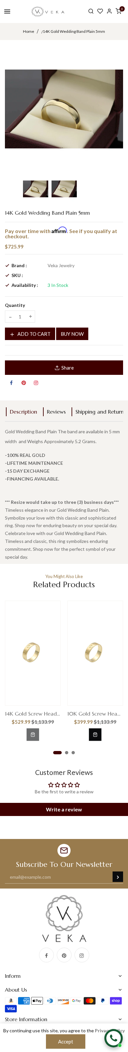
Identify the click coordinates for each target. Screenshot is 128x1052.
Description (23, 411)
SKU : (17, 275)
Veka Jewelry (61, 265)
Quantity (15, 305)
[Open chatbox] (113, 1038)
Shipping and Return (99, 411)
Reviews (56, 411)
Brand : (19, 265)
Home (28, 31)
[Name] (118, 876)
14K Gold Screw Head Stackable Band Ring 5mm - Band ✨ (33, 714)
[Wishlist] (100, 11)
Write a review (64, 809)
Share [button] (67, 368)
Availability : (24, 285)
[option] (35, 189)
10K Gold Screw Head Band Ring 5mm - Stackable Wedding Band (95, 714)
